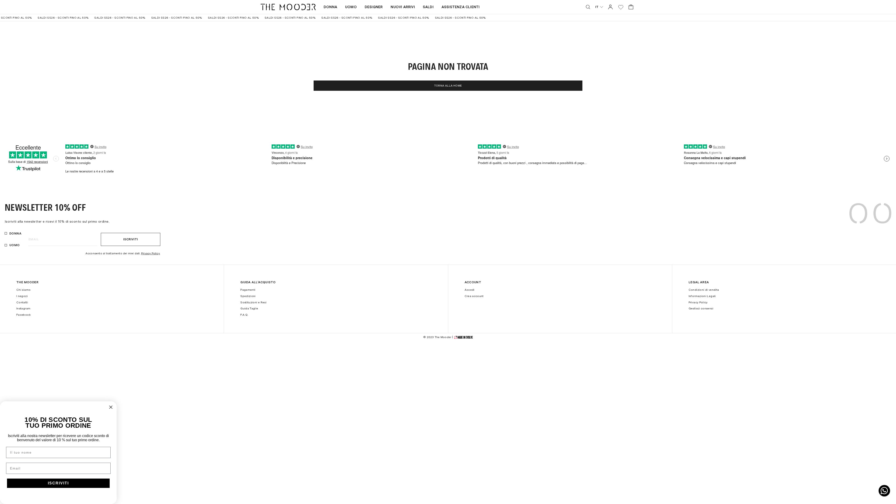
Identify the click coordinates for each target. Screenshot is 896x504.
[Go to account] (610, 7)
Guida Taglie (249, 308)
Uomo (351, 7)
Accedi (470, 289)
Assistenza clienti (460, 7)
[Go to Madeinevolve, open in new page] (463, 337)
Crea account (474, 296)
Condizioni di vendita (704, 289)
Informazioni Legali (702, 296)
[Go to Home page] (288, 7)
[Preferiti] (620, 7)
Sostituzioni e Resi (253, 302)
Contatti (22, 302)
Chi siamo (23, 289)
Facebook (23, 314)
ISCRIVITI (58, 483)
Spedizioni (248, 296)
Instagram (23, 308)
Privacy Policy (150, 253)
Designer (374, 7)
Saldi (428, 7)
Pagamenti (247, 289)
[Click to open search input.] (588, 7)
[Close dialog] (110, 407)
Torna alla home (448, 85)
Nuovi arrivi (403, 7)
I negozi (22, 296)
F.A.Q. (244, 314)
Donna (330, 7)
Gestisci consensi (701, 308)
